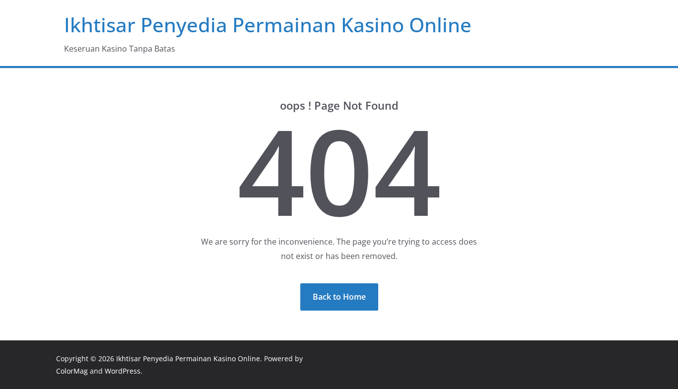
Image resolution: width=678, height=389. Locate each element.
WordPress (122, 371)
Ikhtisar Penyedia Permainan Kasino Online (268, 24)
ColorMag (72, 371)
